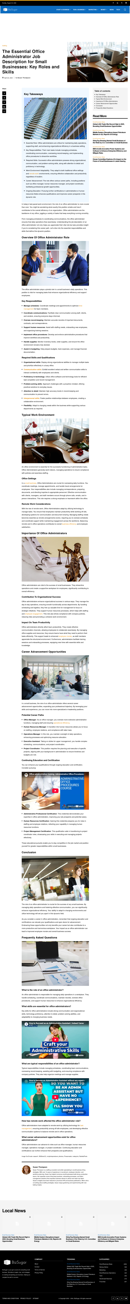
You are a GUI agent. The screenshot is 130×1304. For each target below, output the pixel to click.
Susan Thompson (24, 78)
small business (30, 483)
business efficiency (69, 524)
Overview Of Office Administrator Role (107, 97)
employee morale (65, 636)
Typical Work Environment (104, 99)
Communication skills (32, 369)
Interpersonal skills (31, 398)
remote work (34, 173)
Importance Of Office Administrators (107, 101)
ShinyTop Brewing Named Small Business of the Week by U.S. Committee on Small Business (110, 141)
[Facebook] (113, 3)
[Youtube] (126, 3)
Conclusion (99, 106)
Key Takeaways (100, 94)
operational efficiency (62, 722)
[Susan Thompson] (26, 1175)
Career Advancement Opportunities (106, 103)
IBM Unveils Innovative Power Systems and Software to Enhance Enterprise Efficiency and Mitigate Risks (109, 151)
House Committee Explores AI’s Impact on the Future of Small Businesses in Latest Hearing (109, 160)
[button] (125, 9)
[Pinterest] (4, 102)
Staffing (4, 45)
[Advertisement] (65, 27)
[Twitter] (121, 3)
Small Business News (99, 122)
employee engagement (33, 613)
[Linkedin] (117, 3)
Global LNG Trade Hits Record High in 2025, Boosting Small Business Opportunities (108, 125)
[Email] (4, 111)
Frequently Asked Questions (104, 108)
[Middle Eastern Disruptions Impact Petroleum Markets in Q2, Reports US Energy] (49, 1224)
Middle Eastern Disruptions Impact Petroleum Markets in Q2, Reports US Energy (109, 133)
